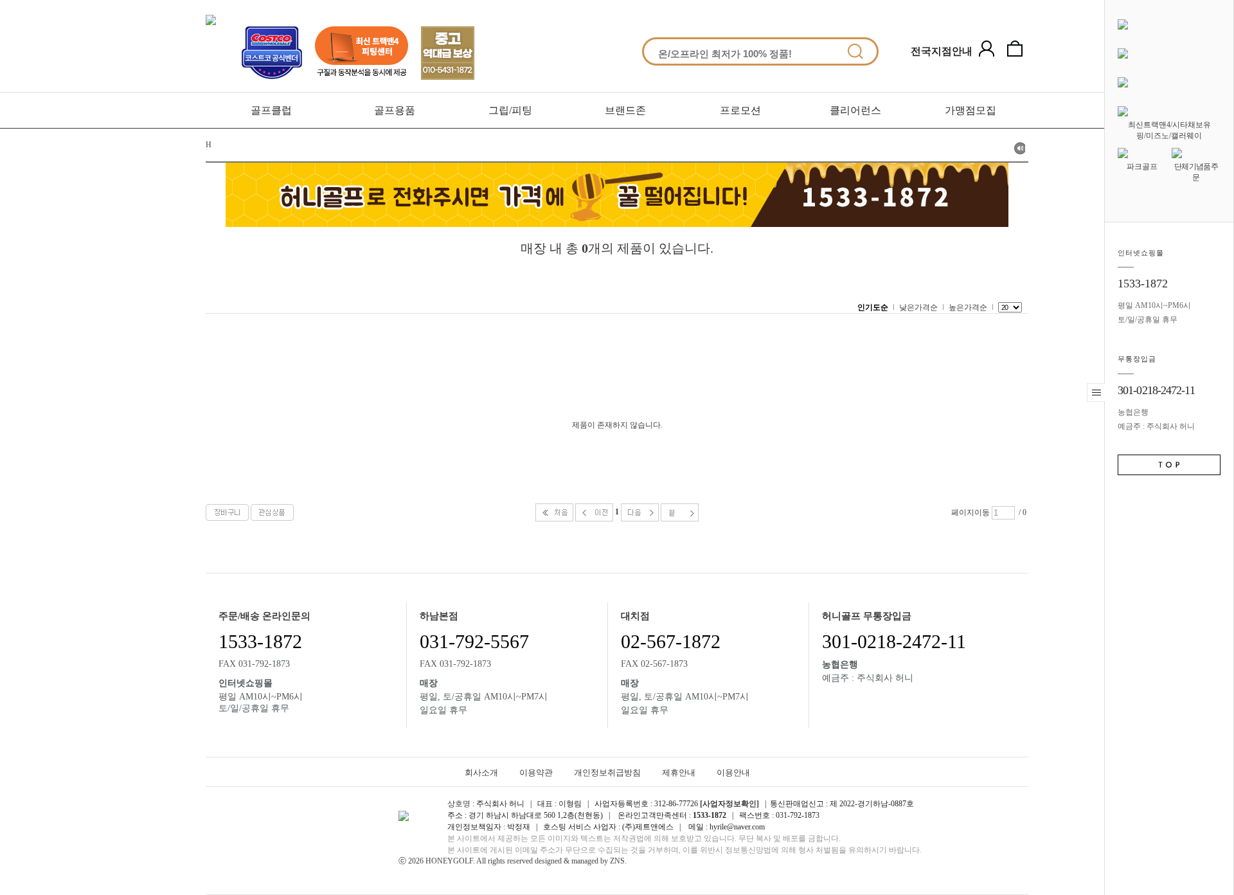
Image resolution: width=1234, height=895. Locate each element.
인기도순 (872, 307)
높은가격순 (968, 307)
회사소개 (481, 772)
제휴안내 (678, 772)
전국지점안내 (941, 51)
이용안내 (733, 772)
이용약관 (536, 772)
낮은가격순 (918, 307)
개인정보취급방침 (607, 772)
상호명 (458, 803)
